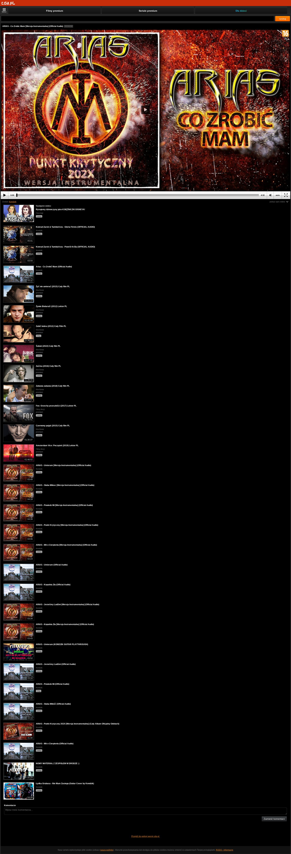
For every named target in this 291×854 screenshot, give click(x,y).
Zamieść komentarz (274, 818)
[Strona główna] (8, 3)
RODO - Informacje (224, 850)
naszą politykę (106, 850)
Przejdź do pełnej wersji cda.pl (145, 836)
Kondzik (12, 202)
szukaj (282, 18)
